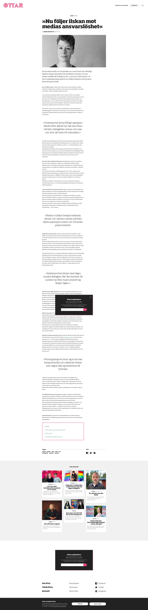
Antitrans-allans (48, 433)
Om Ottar (46, 583)
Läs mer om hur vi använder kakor (59, 606)
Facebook (101, 583)
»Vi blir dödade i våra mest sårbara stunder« (55, 429)
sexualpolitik (45, 453)
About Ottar (73, 591)
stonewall (51, 453)
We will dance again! (52, 524)
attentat (44, 451)
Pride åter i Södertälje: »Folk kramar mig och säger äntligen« (74, 487)
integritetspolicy (81, 561)
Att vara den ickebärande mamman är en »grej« (51, 488)
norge (56, 451)
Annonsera (73, 587)
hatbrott (49, 451)
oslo (60, 451)
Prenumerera (134, 5)
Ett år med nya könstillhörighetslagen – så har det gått (96, 522)
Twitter (101, 587)
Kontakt (46, 591)
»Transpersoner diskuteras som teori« (53, 436)
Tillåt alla (80, 603)
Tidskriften (47, 587)
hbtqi (53, 451)
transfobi (57, 453)
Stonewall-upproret (69, 337)
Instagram (102, 591)
